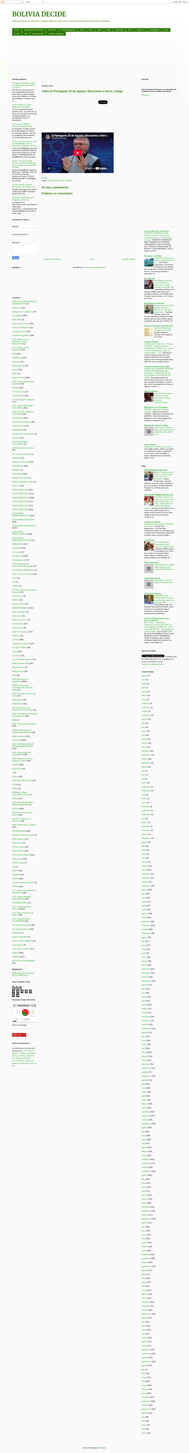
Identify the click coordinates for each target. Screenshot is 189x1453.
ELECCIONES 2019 (56, 181)
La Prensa (27, 1051)
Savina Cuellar (18, 863)
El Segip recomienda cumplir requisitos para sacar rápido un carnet (23, 85)
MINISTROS (17, 704)
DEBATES (16, 458)
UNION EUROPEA (19, 937)
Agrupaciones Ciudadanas (23, 312)
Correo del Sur (18, 1061)
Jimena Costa (17, 628)
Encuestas (16, 548)
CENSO (15, 388)
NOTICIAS (16, 740)
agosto (144, 676)
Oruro (130, 30)
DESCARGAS (17, 466)
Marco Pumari (18, 671)
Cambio (28, 1061)
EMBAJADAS (17, 544)
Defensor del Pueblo (20, 462)
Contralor (16, 438)
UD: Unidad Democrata (21, 925)
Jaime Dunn (17, 616)
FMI (13, 582)
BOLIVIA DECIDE (39, 14)
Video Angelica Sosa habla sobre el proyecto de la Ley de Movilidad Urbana (164, 567)
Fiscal (14, 578)
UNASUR (16, 933)
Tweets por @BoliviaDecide (153, 664)
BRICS (14, 374)
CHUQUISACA (18, 396)
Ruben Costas (18, 851)
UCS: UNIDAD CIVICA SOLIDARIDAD (21, 920)
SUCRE (15, 879)
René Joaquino (18, 839)
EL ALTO (15, 486)
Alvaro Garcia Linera (20, 323)
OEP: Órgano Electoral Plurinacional (21, 753)
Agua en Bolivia (151, 391)
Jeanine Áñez (17, 624)
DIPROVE (16, 470)
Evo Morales (52, 30)
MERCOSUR (17, 700)
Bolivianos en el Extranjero (156, 407)
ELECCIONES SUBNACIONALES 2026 (22, 539)
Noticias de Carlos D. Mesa (156, 425)
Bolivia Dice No (18, 366)
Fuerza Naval (17, 596)
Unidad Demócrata (152, 578)
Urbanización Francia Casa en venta (158, 447)
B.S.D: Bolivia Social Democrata (20, 349)
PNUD (14, 788)
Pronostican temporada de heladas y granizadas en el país (164, 260)
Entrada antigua (128, 259)
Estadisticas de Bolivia (154, 303)
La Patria (22, 1053)
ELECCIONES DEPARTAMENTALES (21, 514)
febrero (144, 695)
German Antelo (18, 604)
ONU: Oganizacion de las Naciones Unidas (22, 759)
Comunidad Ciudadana (21, 422)
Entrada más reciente (52, 259)
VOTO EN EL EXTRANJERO (23, 961)
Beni (90, 30)
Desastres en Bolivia (153, 256)
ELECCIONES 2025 (20, 509)
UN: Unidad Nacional (20, 929)
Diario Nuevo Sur (27, 1063)
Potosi (99, 30)
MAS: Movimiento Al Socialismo (20, 680)
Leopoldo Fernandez (20, 644)
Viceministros (17, 945)
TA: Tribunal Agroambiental (23, 882)
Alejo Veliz (16, 319)
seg (13, 867)
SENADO (16, 875)
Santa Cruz (141, 30)
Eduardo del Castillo (20, 478)
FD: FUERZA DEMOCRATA (23, 570)
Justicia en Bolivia (152, 522)
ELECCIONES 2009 (20, 490)
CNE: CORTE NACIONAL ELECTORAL (22, 407)
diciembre (146, 703)
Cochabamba (154, 30)
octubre (145, 711)
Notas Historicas (18, 736)
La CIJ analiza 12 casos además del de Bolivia (21, 106)
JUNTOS (15, 636)
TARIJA (15, 886)
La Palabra (31, 1053)
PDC (14, 784)
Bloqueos (16, 362)
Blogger (103, 1448)
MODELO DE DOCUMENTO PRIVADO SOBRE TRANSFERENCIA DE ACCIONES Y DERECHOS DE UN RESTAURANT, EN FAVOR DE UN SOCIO (159, 373)
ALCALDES (16, 315)
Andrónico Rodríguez (20, 327)
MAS (25, 34)
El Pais (15, 1056)
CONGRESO (17, 430)
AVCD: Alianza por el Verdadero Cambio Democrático (20, 341)
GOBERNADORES (19, 608)
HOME (16, 30)
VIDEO (15, 953)
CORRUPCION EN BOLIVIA (155, 470)
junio (143, 680)
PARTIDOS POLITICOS (21, 780)
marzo (144, 692)
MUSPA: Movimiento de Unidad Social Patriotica (21, 731)
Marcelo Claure (18, 667)
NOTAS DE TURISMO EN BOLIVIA (158, 495)
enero (144, 699)
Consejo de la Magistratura (23, 434)
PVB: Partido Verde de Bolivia (24, 825)
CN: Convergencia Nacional (23, 400)
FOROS (15, 586)
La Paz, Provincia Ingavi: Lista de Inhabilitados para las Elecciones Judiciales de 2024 (24, 143)
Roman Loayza (18, 847)
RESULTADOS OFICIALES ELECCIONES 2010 (23, 974)
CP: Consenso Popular (21, 454)
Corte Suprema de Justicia (23, 448)
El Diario (30, 1056)
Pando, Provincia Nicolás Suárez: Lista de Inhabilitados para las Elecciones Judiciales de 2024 (24, 164)
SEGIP (14, 871)
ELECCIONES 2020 (20, 502)
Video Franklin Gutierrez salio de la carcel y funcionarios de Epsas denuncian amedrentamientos (163, 398)
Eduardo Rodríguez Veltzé (22, 482)
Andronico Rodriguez (56, 34)
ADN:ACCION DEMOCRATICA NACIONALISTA (24, 302)
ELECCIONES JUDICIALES (23, 520)
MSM (14, 720)
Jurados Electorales (68, 30)
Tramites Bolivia (151, 342)
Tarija (108, 30)
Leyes (14, 651)
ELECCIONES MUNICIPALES (24, 526)
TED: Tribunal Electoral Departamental (21, 898)
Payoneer (145, 95)
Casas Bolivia (150, 445)
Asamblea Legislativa (20, 335)
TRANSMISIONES (19, 903)
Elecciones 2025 (38, 34)
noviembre (146, 707)
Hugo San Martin (19, 612)
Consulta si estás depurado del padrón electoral (23, 199)
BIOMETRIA (17, 358)
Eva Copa (16, 552)
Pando (82, 30)
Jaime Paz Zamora (20, 620)
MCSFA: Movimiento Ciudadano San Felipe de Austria (22, 687)
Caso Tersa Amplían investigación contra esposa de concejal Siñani (164, 544)
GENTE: (15, 600)
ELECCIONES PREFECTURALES (20, 533)
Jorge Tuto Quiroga (20, 632)
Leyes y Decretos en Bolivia (156, 231)
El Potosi (27, 1058)
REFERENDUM (18, 831)
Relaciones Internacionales (23, 835)
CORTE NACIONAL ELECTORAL (20, 443)
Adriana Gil (16, 308)
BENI (14, 354)
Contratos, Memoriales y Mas (157, 366)
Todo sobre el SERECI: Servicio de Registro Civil (22, 125)
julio (143, 723)
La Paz (16, 34)
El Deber (22, 1056)
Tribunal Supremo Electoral (33, 30)
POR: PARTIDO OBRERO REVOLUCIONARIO (22, 803)
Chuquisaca (119, 30)
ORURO (15, 765)
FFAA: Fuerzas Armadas (22, 574)
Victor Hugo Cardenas (21, 949)
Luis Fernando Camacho (22, 659)
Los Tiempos (17, 1058)
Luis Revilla (149, 540)
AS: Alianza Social (19, 331)
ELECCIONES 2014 (20, 494)
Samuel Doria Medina (21, 855)
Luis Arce (16, 655)
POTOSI (15, 809)
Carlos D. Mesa (18, 378)
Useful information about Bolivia (158, 326)
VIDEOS (68, 181)
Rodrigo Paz (17, 843)
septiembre (146, 715)
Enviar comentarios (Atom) (95, 267)
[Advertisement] (89, 58)
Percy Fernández (151, 563)
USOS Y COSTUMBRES (22, 941)
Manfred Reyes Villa (20, 663)
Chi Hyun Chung (18, 392)
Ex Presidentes (18, 560)
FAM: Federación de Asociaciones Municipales (22, 565)
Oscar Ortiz (16, 769)
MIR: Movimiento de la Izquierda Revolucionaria (22, 709)
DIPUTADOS (17, 474)
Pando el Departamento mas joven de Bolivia (156, 619)
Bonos (14, 370)
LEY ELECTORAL (19, 647)
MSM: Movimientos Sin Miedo (24, 724)
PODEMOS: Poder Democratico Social (20, 793)
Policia (14, 798)
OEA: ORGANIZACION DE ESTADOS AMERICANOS (23, 745)
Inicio (91, 259)
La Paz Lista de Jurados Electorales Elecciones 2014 (23, 186)
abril (143, 688)
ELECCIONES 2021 (20, 506)
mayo (144, 684)
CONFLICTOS (18, 426)
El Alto (166, 30)
